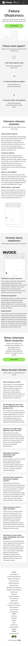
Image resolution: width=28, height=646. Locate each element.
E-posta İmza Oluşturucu (14, 605)
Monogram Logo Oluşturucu (14, 587)
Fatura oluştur (14, 25)
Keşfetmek (14, 594)
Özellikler (14, 618)
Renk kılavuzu (14, 592)
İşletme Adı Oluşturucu (14, 578)
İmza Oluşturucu (14, 598)
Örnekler (14, 620)
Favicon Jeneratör (14, 581)
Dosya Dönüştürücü (14, 596)
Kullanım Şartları (14, 627)
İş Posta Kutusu (14, 611)
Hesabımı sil (14, 624)
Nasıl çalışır (14, 616)
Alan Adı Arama (14, 609)
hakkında (14, 629)
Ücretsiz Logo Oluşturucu (14, 576)
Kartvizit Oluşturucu (14, 603)
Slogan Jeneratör (14, 585)
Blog (14, 622)
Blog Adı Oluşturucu (14, 583)
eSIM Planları (14, 600)
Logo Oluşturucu (14, 574)
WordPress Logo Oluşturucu (14, 589)
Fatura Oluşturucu (14, 607)
